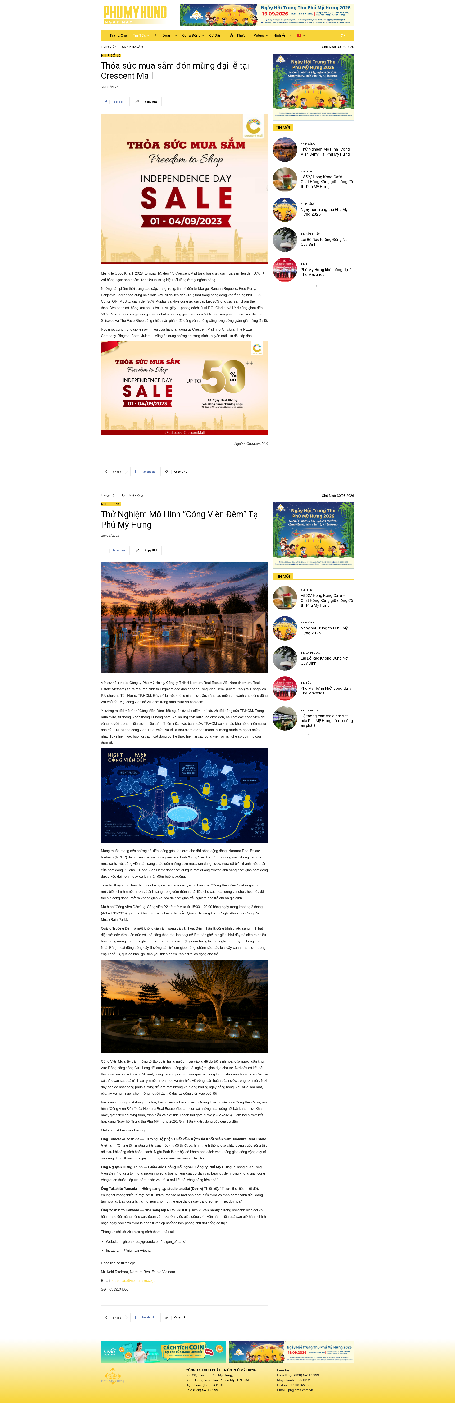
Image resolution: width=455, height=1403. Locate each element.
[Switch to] (300, 35)
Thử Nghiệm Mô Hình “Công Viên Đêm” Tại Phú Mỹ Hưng (325, 151)
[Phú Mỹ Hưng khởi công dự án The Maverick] (285, 270)
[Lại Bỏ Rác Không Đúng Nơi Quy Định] (285, 239)
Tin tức (121, 47)
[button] (342, 35)
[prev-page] (309, 286)
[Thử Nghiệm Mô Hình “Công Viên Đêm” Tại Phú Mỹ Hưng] (285, 149)
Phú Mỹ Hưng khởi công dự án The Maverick (327, 272)
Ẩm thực (307, 171)
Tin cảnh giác (310, 234)
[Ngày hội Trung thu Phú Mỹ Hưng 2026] (285, 210)
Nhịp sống (136, 47)
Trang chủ (107, 47)
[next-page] (316, 286)
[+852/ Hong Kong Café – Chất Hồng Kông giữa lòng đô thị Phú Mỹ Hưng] (285, 179)
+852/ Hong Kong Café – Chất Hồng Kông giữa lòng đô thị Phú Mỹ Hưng (327, 182)
